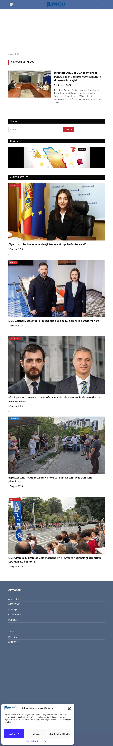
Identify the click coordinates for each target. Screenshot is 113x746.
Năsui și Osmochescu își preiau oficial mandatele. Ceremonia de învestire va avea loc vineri (54, 399)
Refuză (36, 734)
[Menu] (11, 4)
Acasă (10, 54)
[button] (69, 708)
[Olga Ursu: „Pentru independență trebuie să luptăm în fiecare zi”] (56, 211)
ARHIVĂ (12, 631)
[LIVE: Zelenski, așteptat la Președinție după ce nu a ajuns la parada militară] (56, 288)
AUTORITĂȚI (14, 419)
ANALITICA (13, 599)
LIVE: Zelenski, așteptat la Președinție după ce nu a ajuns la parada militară (53, 321)
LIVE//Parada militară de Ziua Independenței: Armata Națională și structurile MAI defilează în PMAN (54, 560)
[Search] (101, 4)
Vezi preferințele (59, 734)
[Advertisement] (56, 31)
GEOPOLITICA (14, 614)
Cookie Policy (31, 741)
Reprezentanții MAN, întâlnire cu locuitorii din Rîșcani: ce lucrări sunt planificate (50, 479)
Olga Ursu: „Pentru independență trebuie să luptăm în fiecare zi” (47, 244)
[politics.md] (56, 4)
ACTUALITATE (14, 185)
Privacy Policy (42, 741)
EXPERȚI (12, 609)
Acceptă (14, 734)
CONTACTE (13, 642)
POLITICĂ (13, 262)
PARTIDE (12, 637)
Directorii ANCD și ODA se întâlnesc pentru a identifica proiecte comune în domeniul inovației (77, 77)
